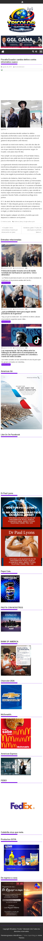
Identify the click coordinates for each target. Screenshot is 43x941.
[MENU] (41, 51)
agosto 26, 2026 (7, 309)
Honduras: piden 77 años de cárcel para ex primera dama (32, 230)
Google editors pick (29, 221)
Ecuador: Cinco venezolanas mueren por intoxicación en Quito (10, 230)
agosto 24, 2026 (7, 348)
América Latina (6, 221)
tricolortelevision (19, 67)
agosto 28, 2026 (7, 268)
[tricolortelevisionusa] (3, 51)
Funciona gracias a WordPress (11, 935)
